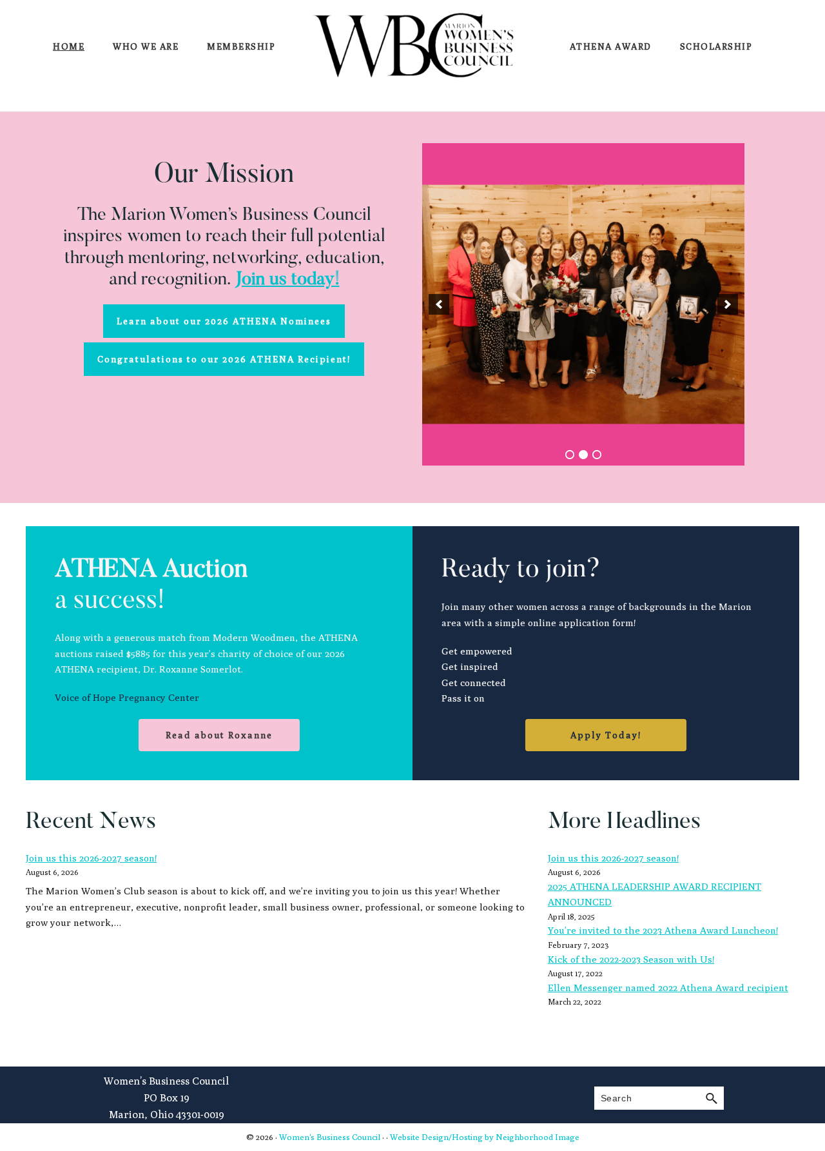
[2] (583, 454)
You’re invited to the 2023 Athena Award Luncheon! (663, 930)
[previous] (439, 304)
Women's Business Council (329, 1137)
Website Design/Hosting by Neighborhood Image (484, 1137)
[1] (569, 454)
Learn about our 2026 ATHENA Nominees (224, 321)
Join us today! (287, 280)
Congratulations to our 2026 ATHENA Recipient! (224, 359)
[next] (727, 304)
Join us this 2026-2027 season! (91, 857)
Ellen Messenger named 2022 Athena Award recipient (668, 987)
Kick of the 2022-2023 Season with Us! (631, 959)
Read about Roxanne (219, 735)
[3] (596, 454)
